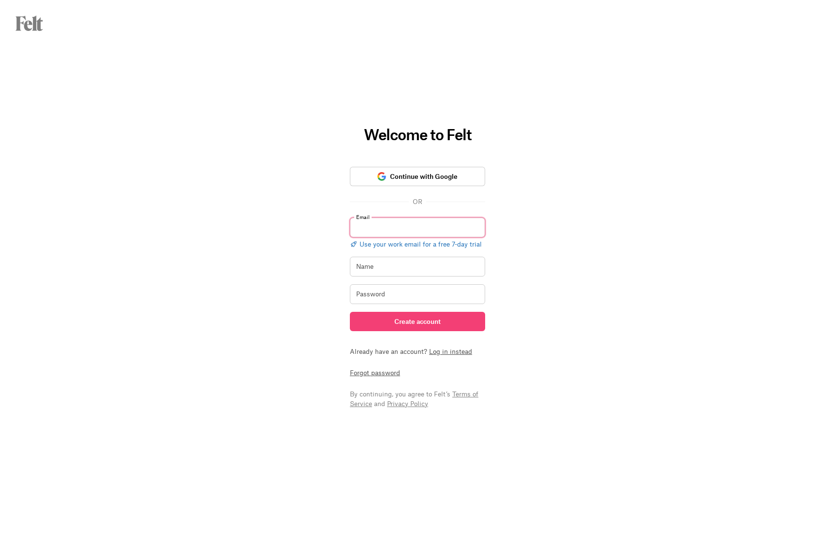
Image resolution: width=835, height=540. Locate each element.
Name (365, 266)
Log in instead (450, 351)
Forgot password (375, 372)
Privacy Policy (407, 403)
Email (363, 217)
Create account (417, 321)
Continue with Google (424, 176)
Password (370, 294)
